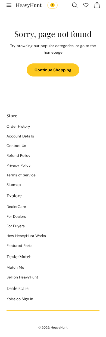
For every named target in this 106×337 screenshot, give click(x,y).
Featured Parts (19, 245)
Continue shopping (53, 70)
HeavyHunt (59, 327)
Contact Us (16, 145)
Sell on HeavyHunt (22, 277)
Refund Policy (18, 155)
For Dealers (16, 216)
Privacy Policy (19, 165)
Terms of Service (21, 175)
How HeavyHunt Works (26, 235)
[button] (9, 5)
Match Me (15, 267)
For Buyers (16, 225)
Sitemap (14, 184)
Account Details (20, 136)
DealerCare (16, 206)
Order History (18, 126)
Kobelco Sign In (20, 298)
